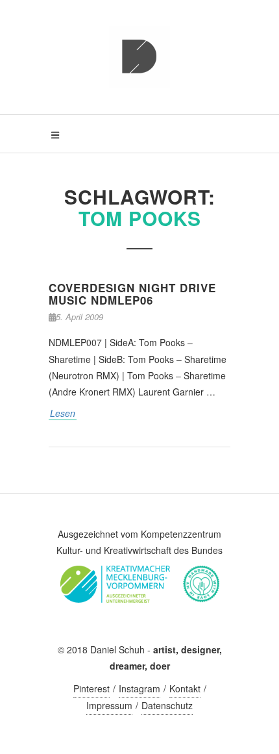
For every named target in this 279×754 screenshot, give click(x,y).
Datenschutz (167, 705)
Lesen (62, 413)
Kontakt (184, 688)
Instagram (139, 688)
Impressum (109, 705)
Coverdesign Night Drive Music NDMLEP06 (132, 294)
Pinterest (91, 688)
